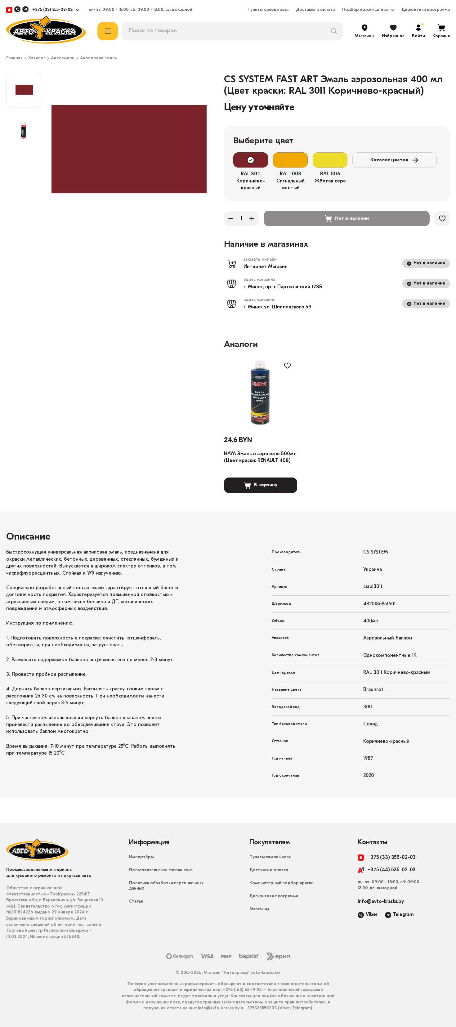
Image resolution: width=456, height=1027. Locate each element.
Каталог (36, 58)
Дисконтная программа (425, 10)
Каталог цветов (389, 160)
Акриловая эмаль (98, 58)
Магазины (259, 909)
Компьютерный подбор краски (281, 883)
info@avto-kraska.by (381, 901)
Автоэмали (62, 58)
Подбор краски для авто (368, 10)
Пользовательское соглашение (161, 870)
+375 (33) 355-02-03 (52, 10)
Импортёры (141, 857)
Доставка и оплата (315, 10)
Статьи (136, 901)
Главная (14, 58)
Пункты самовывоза (268, 10)
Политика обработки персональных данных (166, 886)
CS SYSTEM (375, 552)
